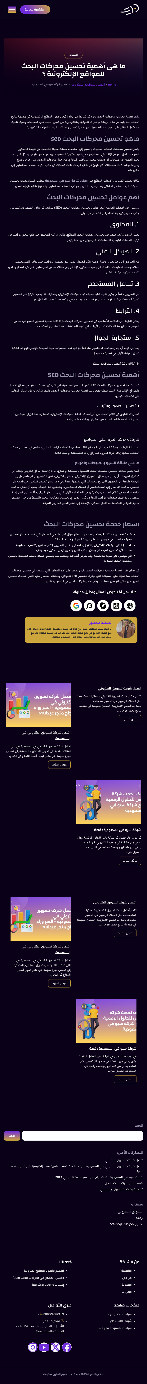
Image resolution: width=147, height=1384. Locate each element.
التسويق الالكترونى (130, 1212)
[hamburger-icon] (12, 10)
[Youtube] (44, 1347)
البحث (139, 1125)
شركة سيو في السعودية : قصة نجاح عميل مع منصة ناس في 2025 (99, 1177)
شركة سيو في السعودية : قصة (117, 830)
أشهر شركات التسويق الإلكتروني (121, 1189)
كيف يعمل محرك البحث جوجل (124, 1183)
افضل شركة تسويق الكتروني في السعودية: (46, 736)
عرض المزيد (130, 719)
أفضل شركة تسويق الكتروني (119, 688)
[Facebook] (67, 1347)
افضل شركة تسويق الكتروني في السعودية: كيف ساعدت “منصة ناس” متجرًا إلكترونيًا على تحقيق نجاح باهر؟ (77, 1168)
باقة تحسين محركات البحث (110, 363)
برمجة (139, 1218)
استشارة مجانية (35, 9)
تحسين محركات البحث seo (88, 84)
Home (112, 84)
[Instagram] (33, 1347)
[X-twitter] (55, 1347)
